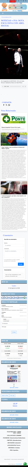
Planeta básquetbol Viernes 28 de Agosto (11, 127)
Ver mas (12, 395)
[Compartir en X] (6, 105)
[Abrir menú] (2, 13)
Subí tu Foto (5, 395)
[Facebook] (21, 1)
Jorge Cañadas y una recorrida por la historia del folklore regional (13, 147)
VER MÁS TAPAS (14, 387)
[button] (8, 1)
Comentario (6, 248)
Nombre (5, 243)
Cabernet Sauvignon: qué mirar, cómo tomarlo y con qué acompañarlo (14, 196)
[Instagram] (24, 1)
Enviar (20, 264)
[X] (19, 1)
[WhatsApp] (17, 1)
